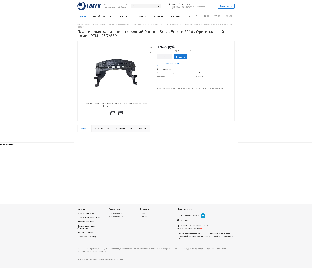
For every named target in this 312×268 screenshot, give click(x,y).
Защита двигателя (85, 213)
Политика (144, 216)
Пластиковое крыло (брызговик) (86, 227)
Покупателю (114, 209)
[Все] (188, 16)
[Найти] (158, 6)
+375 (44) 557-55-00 (181, 4)
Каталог (81, 209)
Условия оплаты (115, 213)
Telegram (203, 215)
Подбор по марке (85, 232)
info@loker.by (187, 220)
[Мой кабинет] (196, 16)
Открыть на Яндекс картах (188, 228)
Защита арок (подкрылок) (89, 217)
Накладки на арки (85, 221)
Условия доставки (116, 216)
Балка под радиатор (86, 236)
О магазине (145, 209)
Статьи (142, 213)
